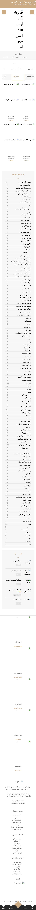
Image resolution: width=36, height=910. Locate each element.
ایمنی (17, 818)
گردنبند (29, 538)
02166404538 (16, 801)
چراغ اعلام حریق (26, 241)
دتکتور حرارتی (26, 244)
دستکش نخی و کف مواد (23, 306)
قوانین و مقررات (17, 852)
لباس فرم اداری (26, 400)
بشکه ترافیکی (26, 500)
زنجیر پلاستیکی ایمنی (24, 471)
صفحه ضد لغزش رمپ (24, 436)
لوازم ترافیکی (27, 494)
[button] (32, 12)
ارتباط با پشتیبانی (16, 873)
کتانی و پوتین (27, 344)
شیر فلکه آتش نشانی (24, 194)
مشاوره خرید (17, 867)
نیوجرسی (28, 518)
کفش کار (28, 330)
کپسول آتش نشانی (25, 268)
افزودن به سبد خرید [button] (26, 120)
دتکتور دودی (27, 246)
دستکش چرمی (26, 292)
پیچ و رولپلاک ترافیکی (24, 462)
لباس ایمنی (27, 383)
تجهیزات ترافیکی (26, 410)
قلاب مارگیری (26, 226)
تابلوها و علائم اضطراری (23, 424)
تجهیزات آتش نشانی (25, 182)
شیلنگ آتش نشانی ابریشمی (22, 258)
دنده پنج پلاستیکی (25, 442)
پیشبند (29, 386)
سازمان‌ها (17, 869)
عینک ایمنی (27, 327)
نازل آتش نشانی (26, 199)
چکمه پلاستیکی (26, 336)
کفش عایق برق (26, 353)
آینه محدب (28, 415)
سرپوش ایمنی (26, 362)
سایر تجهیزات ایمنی (25, 312)
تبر (30, 211)
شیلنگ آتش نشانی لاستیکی (22, 264)
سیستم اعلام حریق (25, 232)
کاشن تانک (28, 488)
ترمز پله (28, 427)
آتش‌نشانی (17, 815)
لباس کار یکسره (26, 406)
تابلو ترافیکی (27, 508)
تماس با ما (17, 846)
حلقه (29, 524)
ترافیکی (16, 825)
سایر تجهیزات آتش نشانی (23, 209)
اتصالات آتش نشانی (25, 185)
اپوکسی (28, 418)
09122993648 (15, 803)
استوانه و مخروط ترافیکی (23, 497)
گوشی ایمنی (27, 371)
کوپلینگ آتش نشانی (25, 197)
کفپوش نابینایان (26, 476)
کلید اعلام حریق (26, 252)
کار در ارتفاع (17, 822)
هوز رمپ (28, 482)
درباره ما (17, 843)
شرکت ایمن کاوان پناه (10, 901)
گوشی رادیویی (26, 380)
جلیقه (29, 392)
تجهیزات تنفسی (26, 285)
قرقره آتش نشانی (25, 223)
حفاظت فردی (16, 820)
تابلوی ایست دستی (25, 465)
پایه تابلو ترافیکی (26, 506)
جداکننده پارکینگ (26, 430)
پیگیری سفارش (17, 864)
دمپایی (29, 339)
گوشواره (28, 541)
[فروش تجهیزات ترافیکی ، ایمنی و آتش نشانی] (18, 30)
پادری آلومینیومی (26, 421)
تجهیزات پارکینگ (26, 412)
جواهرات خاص (26, 521)
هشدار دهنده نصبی (25, 511)
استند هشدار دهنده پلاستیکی (22, 453)
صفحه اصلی (17, 839)
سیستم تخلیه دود (26, 220)
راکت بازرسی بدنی (25, 468)
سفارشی (28, 535)
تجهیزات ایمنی (26, 280)
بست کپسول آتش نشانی (23, 191)
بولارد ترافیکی (26, 503)
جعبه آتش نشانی (26, 214)
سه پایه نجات (27, 217)
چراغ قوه (28, 318)
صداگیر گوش (27, 374)
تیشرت (29, 389)
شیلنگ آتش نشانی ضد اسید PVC (21, 261)
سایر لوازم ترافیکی (25, 445)
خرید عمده (16, 871)
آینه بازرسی (27, 450)
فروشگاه (17, 841)
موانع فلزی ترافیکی (25, 515)
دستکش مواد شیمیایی (24, 303)
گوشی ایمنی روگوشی (24, 377)
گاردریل (28, 491)
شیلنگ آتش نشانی (25, 256)
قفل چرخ (28, 473)
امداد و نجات (17, 829)
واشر (29, 205)
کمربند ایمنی (27, 321)
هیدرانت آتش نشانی (25, 202)
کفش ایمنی (27, 350)
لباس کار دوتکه (26, 403)
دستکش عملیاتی (26, 300)
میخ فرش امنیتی (26, 479)
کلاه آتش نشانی (26, 365)
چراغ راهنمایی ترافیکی (24, 439)
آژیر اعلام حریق (26, 235)
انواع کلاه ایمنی (26, 359)
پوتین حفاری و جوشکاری (23, 333)
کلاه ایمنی (28, 356)
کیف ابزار (28, 324)
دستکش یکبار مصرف (24, 309)
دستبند (29, 527)
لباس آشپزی (27, 398)
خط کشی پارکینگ (25, 433)
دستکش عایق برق (25, 297)
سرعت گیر (27, 485)
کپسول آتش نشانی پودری (23, 276)
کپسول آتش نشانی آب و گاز (22, 273)
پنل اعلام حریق (26, 238)
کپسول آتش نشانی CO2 (23, 270)
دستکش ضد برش (25, 294)
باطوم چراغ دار (26, 456)
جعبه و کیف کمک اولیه (24, 315)
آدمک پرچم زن (26, 448)
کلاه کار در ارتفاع (25, 368)
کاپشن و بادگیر (26, 395)
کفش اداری (27, 347)
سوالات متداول (17, 848)
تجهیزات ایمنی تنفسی (24, 282)
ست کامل (28, 532)
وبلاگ (17, 850)
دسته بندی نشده (26, 530)
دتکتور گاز (28, 249)
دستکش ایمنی (26, 289)
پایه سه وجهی (27, 459)
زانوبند (29, 341)
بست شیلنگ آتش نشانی (23, 188)
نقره (30, 544)
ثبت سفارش (17, 862)
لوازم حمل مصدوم (25, 229)
